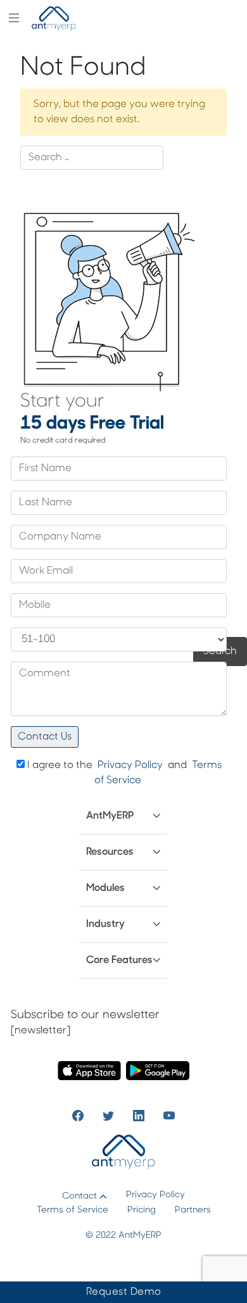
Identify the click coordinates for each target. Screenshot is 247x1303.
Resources (110, 852)
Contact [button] (79, 1196)
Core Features (119, 960)
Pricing (141, 1210)
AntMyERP (110, 816)
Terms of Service (72, 1210)
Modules (105, 888)
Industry (105, 924)
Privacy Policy (130, 765)
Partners (193, 1210)
